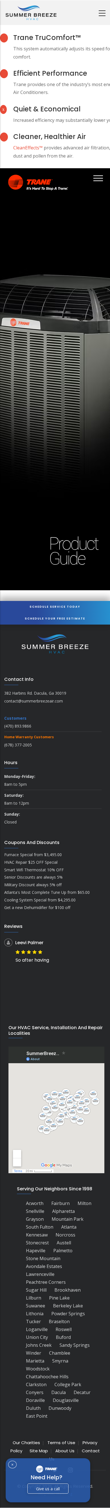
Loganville (37, 1329)
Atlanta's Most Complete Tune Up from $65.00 (47, 892)
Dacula (58, 1392)
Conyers (34, 1392)
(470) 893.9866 (17, 726)
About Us (64, 1451)
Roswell (64, 1329)
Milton (84, 1203)
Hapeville (35, 1250)
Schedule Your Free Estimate (55, 618)
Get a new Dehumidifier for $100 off (37, 907)
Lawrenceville (40, 1274)
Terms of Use (61, 1443)
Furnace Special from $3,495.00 (33, 854)
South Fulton (39, 1227)
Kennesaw (37, 1235)
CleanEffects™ (28, 148)
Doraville (35, 1400)
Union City (37, 1337)
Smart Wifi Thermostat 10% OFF (34, 869)
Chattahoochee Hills (47, 1377)
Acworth (34, 1203)
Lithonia (34, 1313)
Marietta (35, 1361)
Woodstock (38, 1369)
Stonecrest (37, 1243)
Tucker (33, 1321)
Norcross (65, 1235)
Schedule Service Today (55, 607)
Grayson (35, 1219)
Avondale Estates (44, 1266)
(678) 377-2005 (18, 745)
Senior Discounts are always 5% (33, 877)
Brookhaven (67, 1290)
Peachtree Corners (46, 1282)
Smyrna (60, 1361)
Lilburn (33, 1298)
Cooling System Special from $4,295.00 (40, 900)
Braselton (59, 1321)
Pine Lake (59, 1298)
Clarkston (36, 1384)
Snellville (35, 1211)
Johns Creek (39, 1345)
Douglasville (66, 1400)
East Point (36, 1416)
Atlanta (68, 1227)
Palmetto (62, 1250)
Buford (63, 1337)
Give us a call (48, 1488)
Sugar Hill (36, 1290)
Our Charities (26, 1443)
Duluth (33, 1408)
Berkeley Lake (68, 1306)
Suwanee (35, 1306)
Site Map (39, 1451)
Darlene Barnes (45, 942)
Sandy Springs (75, 1345)
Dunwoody (60, 1408)
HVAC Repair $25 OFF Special (31, 862)
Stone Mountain (43, 1258)
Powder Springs (68, 1313)
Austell (64, 1243)
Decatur (82, 1392)
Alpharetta (63, 1211)
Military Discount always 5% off (32, 884)
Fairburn (60, 1203)
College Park (67, 1384)
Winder (33, 1353)
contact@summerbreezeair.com (33, 701)
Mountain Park (67, 1219)
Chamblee (59, 1353)
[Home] (31, 12)
